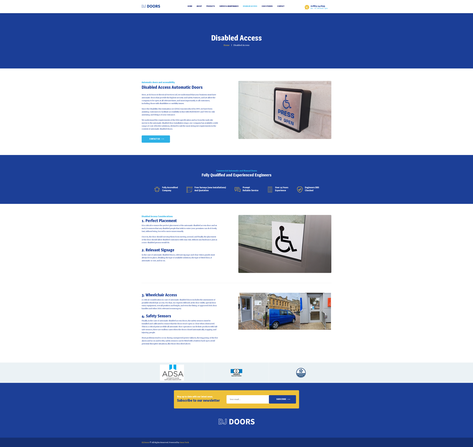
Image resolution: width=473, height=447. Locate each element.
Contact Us (154, 139)
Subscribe (281, 399)
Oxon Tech (184, 442)
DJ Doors (145, 442)
